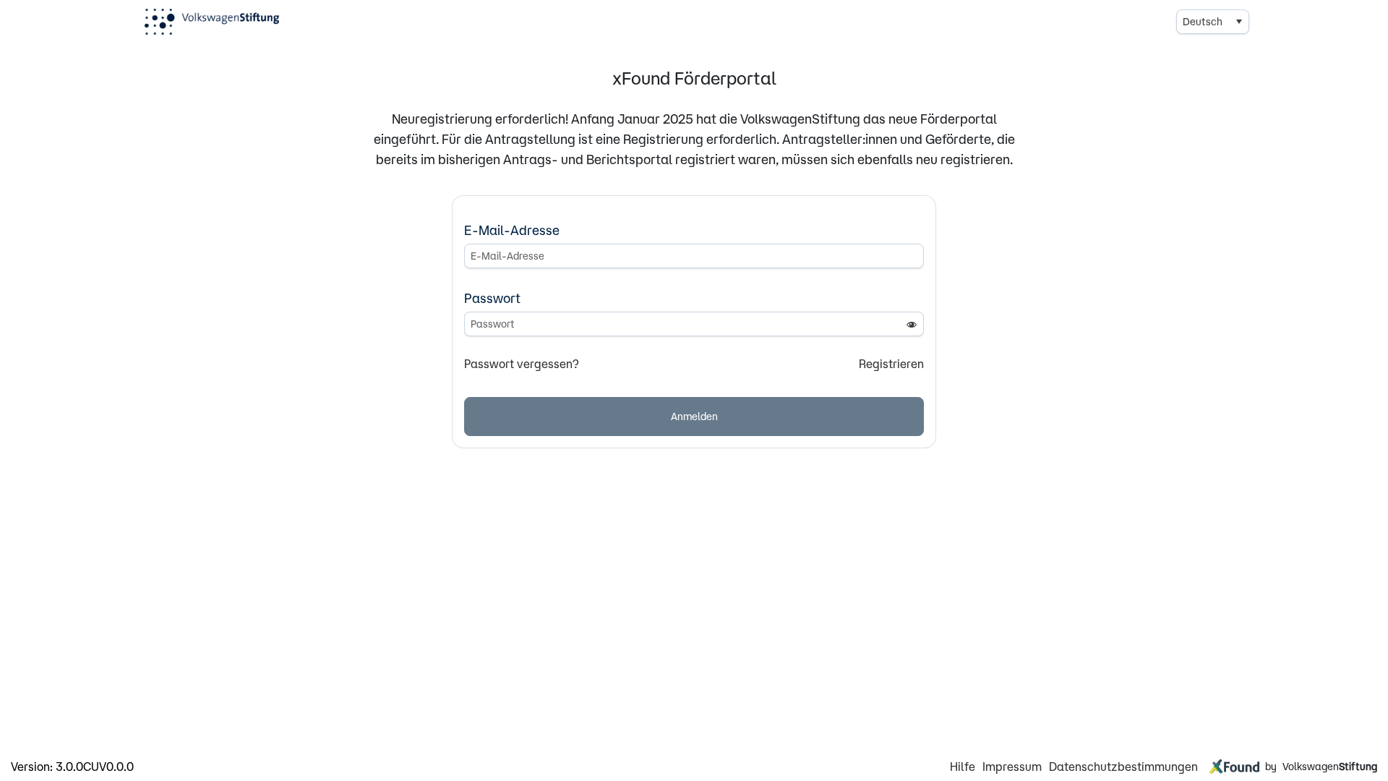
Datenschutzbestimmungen (1123, 766)
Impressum (1012, 766)
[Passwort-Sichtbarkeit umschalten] (911, 324)
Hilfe (962, 766)
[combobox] (1212, 21)
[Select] (1238, 21)
